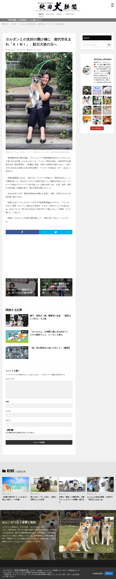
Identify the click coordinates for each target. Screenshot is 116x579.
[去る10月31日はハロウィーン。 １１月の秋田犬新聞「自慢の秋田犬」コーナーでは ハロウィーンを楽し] (107, 120)
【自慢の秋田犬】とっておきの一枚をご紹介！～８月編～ (15, 498)
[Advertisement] (22, 255)
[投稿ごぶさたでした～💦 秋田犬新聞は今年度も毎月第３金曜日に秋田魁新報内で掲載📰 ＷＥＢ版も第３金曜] (87, 110)
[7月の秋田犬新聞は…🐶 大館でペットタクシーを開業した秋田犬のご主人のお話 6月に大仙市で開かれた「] (107, 90)
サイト (8, 420)
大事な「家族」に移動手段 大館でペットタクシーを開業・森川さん (71, 499)
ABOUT (59, 14)
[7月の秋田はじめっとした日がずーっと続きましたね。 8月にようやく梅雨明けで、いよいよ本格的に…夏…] (97, 90)
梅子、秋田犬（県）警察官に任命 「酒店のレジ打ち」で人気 (50, 317)
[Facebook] (22, 232)
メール (8, 411)
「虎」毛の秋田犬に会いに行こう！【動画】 (50, 347)
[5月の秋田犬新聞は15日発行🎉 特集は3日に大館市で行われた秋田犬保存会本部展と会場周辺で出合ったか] (107, 100)
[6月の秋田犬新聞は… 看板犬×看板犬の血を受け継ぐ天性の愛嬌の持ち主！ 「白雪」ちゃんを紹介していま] (87, 100)
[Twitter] (55, 232)
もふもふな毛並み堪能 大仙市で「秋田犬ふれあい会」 (100, 498)
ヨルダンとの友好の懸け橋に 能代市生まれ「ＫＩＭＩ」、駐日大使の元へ (42, 24)
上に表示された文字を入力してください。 (21, 432)
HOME (6, 24)
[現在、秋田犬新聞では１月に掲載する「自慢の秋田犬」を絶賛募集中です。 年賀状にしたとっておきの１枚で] (87, 120)
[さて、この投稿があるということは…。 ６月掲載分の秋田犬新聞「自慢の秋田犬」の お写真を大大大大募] (97, 100)
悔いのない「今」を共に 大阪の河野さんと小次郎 (43, 498)
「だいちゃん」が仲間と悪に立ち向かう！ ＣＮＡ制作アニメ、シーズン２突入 (50, 333)
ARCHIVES (50, 14)
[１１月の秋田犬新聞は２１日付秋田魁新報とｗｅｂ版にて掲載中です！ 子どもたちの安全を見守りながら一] (97, 120)
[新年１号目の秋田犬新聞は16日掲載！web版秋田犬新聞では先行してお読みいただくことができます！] (107, 110)
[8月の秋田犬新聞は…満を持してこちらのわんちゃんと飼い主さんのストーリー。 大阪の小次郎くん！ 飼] (87, 90)
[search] (109, 45)
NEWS (41, 14)
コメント (10, 379)
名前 (7, 401)
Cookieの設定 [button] (98, 573)
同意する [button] (109, 573)
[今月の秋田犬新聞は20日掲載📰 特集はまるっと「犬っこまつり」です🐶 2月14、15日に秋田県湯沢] (97, 110)
